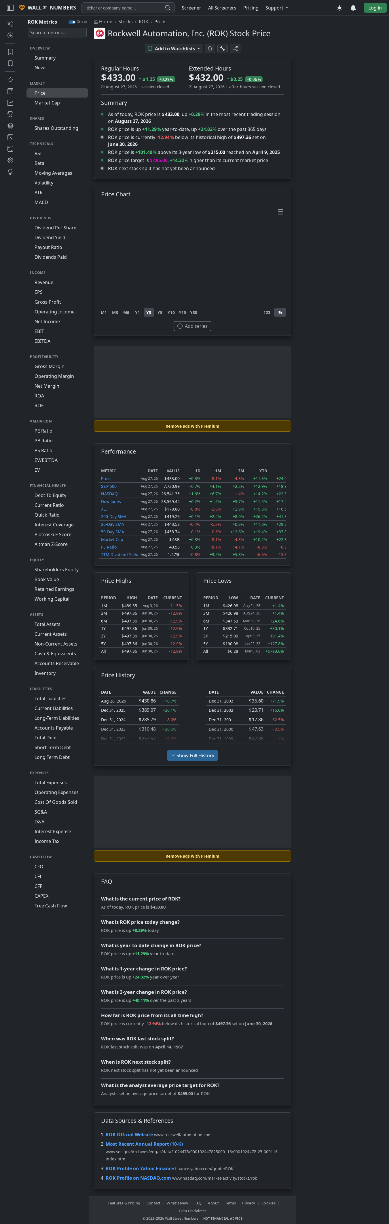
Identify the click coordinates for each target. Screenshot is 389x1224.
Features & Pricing (124, 1203)
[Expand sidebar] (10, 7)
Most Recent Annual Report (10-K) (144, 1144)
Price (106, 478)
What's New (177, 1203)
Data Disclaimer (192, 1210)
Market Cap (112, 539)
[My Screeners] (10, 52)
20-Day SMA (112, 524)
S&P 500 (109, 486)
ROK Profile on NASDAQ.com (138, 1178)
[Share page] (235, 48)
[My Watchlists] (10, 63)
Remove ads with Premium (192, 426)
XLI (104, 509)
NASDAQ (109, 493)
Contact (154, 1203)
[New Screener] (10, 24)
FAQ (198, 1203)
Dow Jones (111, 501)
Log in (375, 8)
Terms (230, 1203)
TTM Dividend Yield (119, 554)
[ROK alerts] (210, 48)
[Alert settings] (222, 48)
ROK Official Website (129, 1134)
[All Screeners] (10, 79)
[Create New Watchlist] (10, 35)
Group (82, 21)
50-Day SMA (112, 531)
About (213, 1203)
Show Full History (195, 755)
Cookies (268, 1203)
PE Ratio (109, 547)
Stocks (125, 21)
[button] (276, 7)
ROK (143, 21)
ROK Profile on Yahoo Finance (140, 1168)
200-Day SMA (113, 516)
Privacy (248, 1203)
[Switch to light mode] (339, 8)
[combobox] (128, 7)
